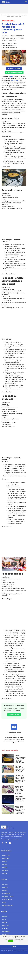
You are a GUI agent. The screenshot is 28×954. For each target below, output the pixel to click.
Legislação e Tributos (8, 896)
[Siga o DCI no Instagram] (10, 843)
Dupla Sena (6, 934)
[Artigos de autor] (14, 727)
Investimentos (6, 893)
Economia (5, 884)
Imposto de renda (7, 899)
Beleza (5, 873)
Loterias (5, 916)
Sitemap (14, 946)
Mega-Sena (6, 925)
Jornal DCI (4, 15)
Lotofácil (5, 922)
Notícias (5, 867)
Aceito (11, 940)
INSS (4, 902)
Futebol (5, 864)
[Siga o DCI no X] (6, 843)
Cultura (5, 861)
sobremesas (14, 80)
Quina (4, 919)
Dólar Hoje (5, 887)
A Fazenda (5, 870)
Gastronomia (14, 15)
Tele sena (5, 928)
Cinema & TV (6, 858)
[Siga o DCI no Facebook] (2, 843)
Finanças (5, 890)
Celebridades (6, 855)
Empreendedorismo (8, 905)
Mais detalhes (17, 940)
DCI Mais (9, 15)
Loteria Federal (6, 931)
